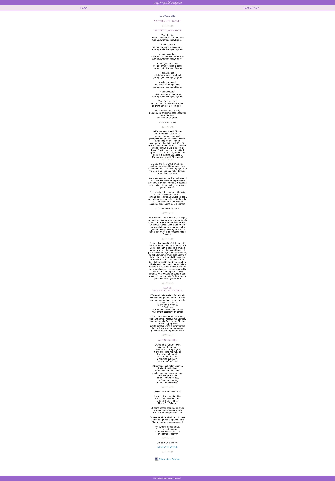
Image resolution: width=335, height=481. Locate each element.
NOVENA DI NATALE (167, 447)
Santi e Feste (251, 8)
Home (83, 8)
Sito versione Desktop (169, 459)
